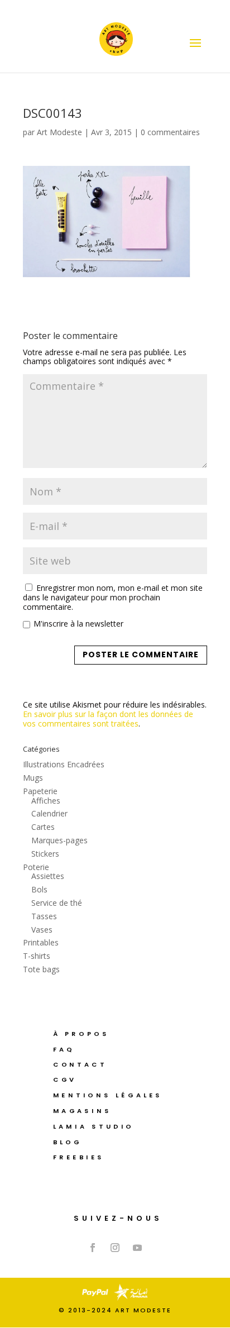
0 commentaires (170, 132)
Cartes (43, 826)
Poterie (36, 867)
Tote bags (41, 969)
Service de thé (56, 902)
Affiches (45, 800)
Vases (41, 929)
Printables (41, 942)
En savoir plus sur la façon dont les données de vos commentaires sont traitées (108, 719)
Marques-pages (59, 840)
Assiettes (47, 876)
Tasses (44, 916)
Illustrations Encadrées (63, 764)
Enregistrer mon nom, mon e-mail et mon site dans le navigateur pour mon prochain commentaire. (113, 597)
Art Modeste (59, 132)
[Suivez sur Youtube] (137, 1248)
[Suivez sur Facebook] (93, 1248)
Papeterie (40, 791)
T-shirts (36, 955)
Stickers (45, 853)
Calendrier (49, 813)
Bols (39, 889)
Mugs (33, 777)
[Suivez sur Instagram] (115, 1248)
